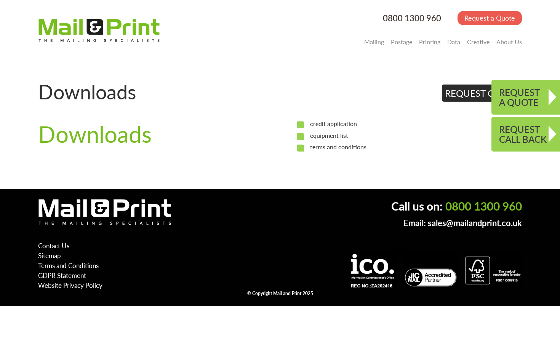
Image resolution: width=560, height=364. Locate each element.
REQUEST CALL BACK (523, 134)
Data (453, 41)
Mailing (374, 41)
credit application (333, 123)
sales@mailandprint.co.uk (475, 222)
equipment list (329, 135)
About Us (509, 41)
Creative (478, 41)
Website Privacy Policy (70, 285)
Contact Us (53, 245)
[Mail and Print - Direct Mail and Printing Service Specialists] (99, 30)
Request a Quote (489, 17)
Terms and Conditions (68, 265)
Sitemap (49, 255)
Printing (429, 41)
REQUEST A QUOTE (519, 97)
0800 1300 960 (412, 18)
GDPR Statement (62, 275)
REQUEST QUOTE (482, 92)
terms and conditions (338, 146)
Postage (401, 41)
